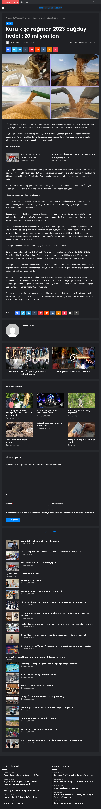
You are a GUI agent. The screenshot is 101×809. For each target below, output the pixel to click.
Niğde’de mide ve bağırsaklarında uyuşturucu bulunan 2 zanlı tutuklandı (53, 602)
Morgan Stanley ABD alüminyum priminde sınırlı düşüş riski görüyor (36, 657)
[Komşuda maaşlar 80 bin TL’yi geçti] (81, 429)
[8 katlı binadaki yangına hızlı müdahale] (12, 678)
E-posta (9, 503)
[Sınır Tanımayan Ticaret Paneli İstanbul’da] (50, 400)
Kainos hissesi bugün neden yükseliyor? (49, 424)
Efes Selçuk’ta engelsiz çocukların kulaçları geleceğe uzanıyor (49, 663)
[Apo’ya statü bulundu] (12, 583)
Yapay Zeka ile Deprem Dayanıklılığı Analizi (40, 541)
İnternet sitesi (57, 503)
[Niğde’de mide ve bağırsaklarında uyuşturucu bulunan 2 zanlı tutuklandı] (12, 605)
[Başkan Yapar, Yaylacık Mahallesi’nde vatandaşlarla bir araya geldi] (12, 555)
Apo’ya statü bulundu (31, 580)
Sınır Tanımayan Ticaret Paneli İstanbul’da (47, 411)
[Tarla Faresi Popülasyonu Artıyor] (19, 429)
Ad (7, 494)
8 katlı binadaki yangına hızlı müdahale (38, 674)
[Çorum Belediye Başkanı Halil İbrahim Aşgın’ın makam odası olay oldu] (12, 743)
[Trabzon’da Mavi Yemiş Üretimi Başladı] (12, 721)
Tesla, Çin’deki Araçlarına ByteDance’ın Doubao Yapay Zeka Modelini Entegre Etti (57, 624)
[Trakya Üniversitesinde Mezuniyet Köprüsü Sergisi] (12, 699)
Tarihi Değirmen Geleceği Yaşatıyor (79, 411)
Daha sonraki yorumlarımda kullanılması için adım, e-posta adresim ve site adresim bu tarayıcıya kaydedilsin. (51, 513)
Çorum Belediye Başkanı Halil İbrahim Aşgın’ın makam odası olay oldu (52, 740)
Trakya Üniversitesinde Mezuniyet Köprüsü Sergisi (43, 696)
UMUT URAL (14, 43)
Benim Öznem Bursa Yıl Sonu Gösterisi (38, 685)
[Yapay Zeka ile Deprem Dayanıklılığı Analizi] (12, 544)
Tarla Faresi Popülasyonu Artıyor (17, 441)
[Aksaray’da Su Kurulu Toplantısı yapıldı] (12, 157)
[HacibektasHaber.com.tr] (50, 7)
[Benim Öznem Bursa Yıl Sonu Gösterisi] (12, 689)
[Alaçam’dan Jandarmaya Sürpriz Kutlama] (12, 732)
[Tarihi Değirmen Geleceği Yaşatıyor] (81, 400)
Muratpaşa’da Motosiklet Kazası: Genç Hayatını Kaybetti (47, 707)
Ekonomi (19, 18)
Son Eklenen (50, 532)
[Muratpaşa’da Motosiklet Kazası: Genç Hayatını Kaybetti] (12, 710)
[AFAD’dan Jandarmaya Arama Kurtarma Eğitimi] (12, 594)
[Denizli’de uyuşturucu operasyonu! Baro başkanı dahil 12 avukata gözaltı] (12, 638)
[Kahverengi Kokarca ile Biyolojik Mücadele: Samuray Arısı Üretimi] (19, 400)
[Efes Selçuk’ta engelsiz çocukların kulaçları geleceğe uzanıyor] (12, 667)
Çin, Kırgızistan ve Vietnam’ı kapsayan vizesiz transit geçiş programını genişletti (57, 646)
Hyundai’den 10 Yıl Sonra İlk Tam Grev (22, 573)
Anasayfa (11, 18)
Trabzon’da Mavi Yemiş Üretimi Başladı (38, 718)
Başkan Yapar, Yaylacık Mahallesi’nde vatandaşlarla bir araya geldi (51, 552)
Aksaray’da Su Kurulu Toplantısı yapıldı (34, 2)
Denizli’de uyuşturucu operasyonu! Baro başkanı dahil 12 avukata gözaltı (54, 635)
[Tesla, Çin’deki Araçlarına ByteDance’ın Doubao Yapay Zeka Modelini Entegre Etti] (12, 627)
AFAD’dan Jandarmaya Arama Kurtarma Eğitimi (42, 591)
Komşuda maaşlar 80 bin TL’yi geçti (81, 441)
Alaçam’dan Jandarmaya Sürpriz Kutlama (40, 729)
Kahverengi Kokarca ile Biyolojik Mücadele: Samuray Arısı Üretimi (19, 412)
